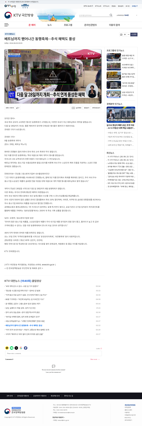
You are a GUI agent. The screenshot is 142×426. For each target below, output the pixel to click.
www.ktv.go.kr (48, 264)
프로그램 (68, 24)
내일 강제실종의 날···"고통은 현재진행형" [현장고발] (25, 321)
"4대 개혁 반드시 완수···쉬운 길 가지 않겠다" (22, 286)
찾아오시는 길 (68, 396)
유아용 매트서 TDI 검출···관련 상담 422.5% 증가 (121, 167)
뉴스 (49, 24)
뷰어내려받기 (128, 420)
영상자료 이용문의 (57, 417)
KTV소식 (106, 6)
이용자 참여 (114, 24)
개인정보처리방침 (130, 405)
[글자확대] (125, 34)
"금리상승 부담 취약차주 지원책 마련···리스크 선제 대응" (121, 177)
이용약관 (127, 412)
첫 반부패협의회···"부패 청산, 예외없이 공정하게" (121, 187)
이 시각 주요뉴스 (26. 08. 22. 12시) (120, 160)
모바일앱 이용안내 (23, 396)
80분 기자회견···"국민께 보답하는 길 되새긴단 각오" (25, 299)
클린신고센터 (128, 410)
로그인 (128, 6)
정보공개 (120, 6)
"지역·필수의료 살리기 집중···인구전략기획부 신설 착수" (26, 295)
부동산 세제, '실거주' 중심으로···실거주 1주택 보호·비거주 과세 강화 (121, 133)
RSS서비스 (128, 417)
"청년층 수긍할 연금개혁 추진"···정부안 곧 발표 (23, 291)
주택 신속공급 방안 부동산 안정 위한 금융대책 (121, 141)
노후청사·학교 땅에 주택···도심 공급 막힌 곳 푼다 (121, 163)
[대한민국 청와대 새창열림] (25, 5)
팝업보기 (86, 108)
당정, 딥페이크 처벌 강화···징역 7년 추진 (21, 308)
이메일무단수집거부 (130, 415)
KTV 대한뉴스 (10, 34)
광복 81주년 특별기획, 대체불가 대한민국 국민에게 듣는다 (121, 145)
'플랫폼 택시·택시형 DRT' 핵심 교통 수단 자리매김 (121, 173)
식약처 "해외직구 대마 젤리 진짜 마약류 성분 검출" (24, 334)
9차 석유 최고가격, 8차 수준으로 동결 (121, 183)
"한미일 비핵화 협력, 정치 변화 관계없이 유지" (23, 317)
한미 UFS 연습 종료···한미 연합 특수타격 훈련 (23, 312)
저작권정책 (128, 407)
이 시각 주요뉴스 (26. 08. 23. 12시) (120, 157)
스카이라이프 (123, 15)
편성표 (114, 6)
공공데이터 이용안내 (39, 396)
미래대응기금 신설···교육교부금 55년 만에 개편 (121, 180)
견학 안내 (10, 396)
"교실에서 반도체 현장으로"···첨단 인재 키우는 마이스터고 (121, 170)
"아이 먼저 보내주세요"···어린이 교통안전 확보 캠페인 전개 (27, 330)
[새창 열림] (121, 34)
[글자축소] (128, 34)
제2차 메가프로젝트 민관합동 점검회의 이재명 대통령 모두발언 (121, 137)
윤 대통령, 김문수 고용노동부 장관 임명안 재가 (23, 304)
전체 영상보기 (96, 108)
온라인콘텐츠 (90, 24)
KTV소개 (98, 6)
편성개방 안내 (55, 396)
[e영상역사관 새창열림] (10, 6)
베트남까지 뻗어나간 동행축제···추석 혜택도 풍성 (24, 325)
